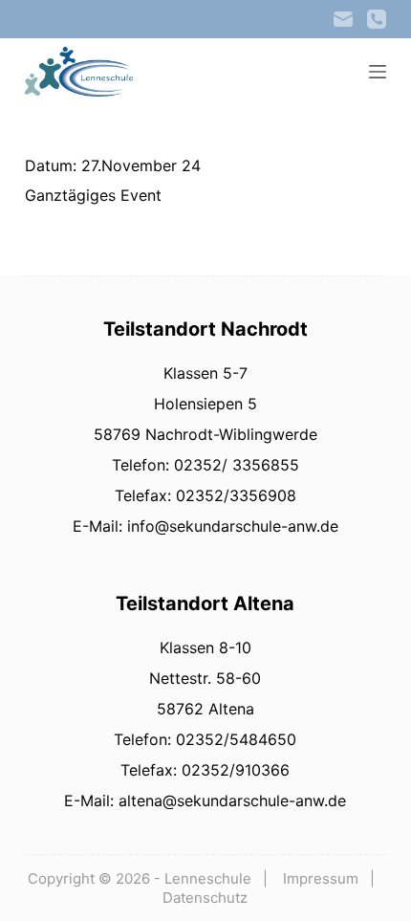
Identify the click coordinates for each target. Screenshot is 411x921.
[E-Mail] (343, 19)
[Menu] (377, 71)
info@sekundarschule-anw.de (230, 526)
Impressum (320, 878)
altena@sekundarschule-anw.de (230, 800)
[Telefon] (376, 19)
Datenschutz (205, 897)
